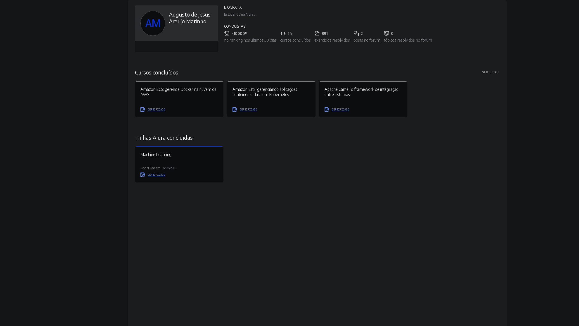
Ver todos (490, 72)
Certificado (156, 109)
